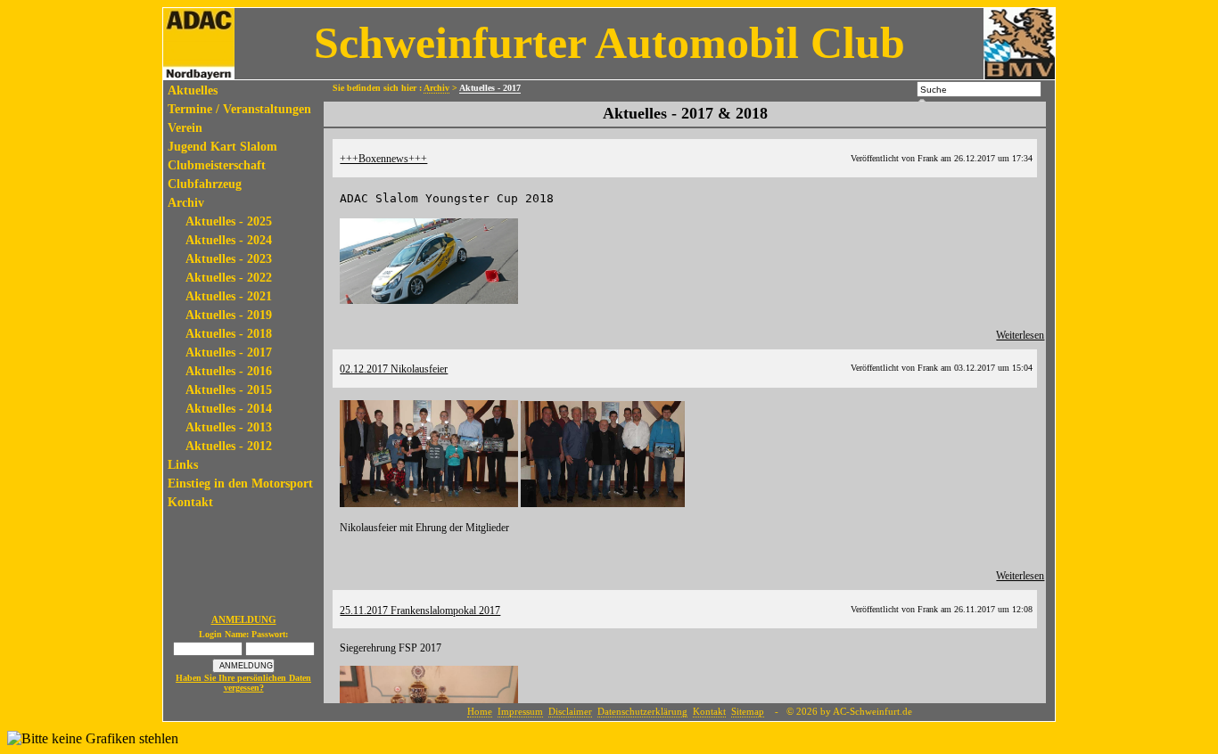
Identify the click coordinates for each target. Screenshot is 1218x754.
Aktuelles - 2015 (228, 390)
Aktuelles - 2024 (228, 240)
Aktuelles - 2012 (228, 446)
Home (479, 711)
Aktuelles (193, 90)
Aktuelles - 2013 (228, 427)
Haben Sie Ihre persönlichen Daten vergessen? (243, 683)
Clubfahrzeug (205, 184)
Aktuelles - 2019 (228, 315)
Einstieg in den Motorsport (240, 483)
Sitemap (747, 711)
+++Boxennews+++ (383, 158)
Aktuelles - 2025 (228, 221)
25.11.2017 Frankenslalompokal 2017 (420, 610)
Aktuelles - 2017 (228, 352)
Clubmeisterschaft (217, 165)
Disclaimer (570, 711)
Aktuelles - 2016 (228, 371)
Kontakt (190, 502)
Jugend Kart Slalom (222, 146)
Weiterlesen (1020, 335)
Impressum (520, 711)
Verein (185, 128)
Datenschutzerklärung (642, 711)
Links (183, 464)
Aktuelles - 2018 (228, 333)
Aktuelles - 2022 (228, 277)
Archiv (186, 202)
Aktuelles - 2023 (228, 259)
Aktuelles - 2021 (228, 296)
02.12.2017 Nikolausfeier (394, 369)
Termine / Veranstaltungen (239, 109)
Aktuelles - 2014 (228, 408)
